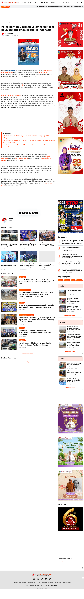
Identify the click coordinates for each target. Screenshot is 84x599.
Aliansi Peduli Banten (25, 289)
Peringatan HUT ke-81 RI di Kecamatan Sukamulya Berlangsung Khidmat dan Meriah (72, 256)
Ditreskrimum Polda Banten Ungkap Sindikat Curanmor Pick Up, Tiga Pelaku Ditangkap (9, 244)
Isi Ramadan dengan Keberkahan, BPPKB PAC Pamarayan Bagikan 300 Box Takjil (74, 372)
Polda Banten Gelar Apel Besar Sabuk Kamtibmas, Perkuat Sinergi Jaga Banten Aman (28, 265)
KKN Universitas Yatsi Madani (26, 315)
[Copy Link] (20, 213)
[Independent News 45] (10, 2)
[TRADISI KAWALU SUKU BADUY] (62, 293)
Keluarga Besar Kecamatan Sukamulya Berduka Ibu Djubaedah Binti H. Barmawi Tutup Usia (36, 306)
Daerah (68, 2)
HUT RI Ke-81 (22, 277)
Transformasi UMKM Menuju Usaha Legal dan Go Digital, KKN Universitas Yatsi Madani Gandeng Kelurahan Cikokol (37, 320)
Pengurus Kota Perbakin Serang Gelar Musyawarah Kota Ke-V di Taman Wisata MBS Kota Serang (35, 332)
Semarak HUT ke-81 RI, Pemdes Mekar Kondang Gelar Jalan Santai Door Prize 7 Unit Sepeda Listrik (51, 6)
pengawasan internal (21, 158)
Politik (30, 2)
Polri (22, 85)
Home (24, 2)
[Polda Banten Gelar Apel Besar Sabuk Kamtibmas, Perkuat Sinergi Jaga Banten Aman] (28, 256)
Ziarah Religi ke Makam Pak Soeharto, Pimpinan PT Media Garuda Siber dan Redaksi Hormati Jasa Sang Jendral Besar (74, 336)
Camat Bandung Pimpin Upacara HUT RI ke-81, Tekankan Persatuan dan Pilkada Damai (71, 249)
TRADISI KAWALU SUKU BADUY (74, 291)
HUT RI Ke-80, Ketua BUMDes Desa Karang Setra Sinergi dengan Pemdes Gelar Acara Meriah (72, 270)
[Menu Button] (81, 2)
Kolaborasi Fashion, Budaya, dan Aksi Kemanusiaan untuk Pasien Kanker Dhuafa (73, 300)
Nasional (53, 2)
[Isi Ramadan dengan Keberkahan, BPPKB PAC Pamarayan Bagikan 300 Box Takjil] (62, 373)
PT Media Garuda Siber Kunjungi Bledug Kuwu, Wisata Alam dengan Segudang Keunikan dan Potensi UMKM (74, 344)
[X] (26, 213)
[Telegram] (30, 213)
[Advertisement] (42, 15)
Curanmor (22, 340)
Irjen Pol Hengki (16, 95)
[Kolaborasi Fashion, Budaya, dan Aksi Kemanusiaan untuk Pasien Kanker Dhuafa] (62, 301)
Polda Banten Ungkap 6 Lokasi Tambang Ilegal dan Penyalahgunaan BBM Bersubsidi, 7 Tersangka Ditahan (46, 265)
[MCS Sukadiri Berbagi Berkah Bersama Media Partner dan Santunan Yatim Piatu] (62, 381)
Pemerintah (44, 2)
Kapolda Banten (6, 95)
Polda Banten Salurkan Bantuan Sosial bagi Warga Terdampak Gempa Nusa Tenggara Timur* (8, 265)
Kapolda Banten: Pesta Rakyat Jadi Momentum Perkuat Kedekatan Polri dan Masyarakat (47, 244)
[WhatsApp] (36, 213)
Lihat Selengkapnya (27, 353)
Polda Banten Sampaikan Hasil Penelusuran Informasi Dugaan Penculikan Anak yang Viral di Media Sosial (28, 244)
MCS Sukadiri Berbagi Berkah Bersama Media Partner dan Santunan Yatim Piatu (73, 380)
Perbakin (22, 327)
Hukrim (61, 2)
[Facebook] (23, 213)
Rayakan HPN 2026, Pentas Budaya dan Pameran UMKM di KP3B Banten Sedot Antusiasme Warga (74, 307)
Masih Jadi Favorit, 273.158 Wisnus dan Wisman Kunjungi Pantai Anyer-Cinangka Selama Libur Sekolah (74, 328)
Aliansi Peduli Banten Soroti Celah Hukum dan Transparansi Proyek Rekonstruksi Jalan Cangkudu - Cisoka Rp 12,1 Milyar (36, 294)
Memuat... (61, 562)
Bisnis (36, 2)
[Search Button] (77, 2)
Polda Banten (43, 73)
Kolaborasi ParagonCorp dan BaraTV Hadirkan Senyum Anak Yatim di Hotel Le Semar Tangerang (74, 364)
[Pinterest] (33, 213)
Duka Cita (22, 302)
